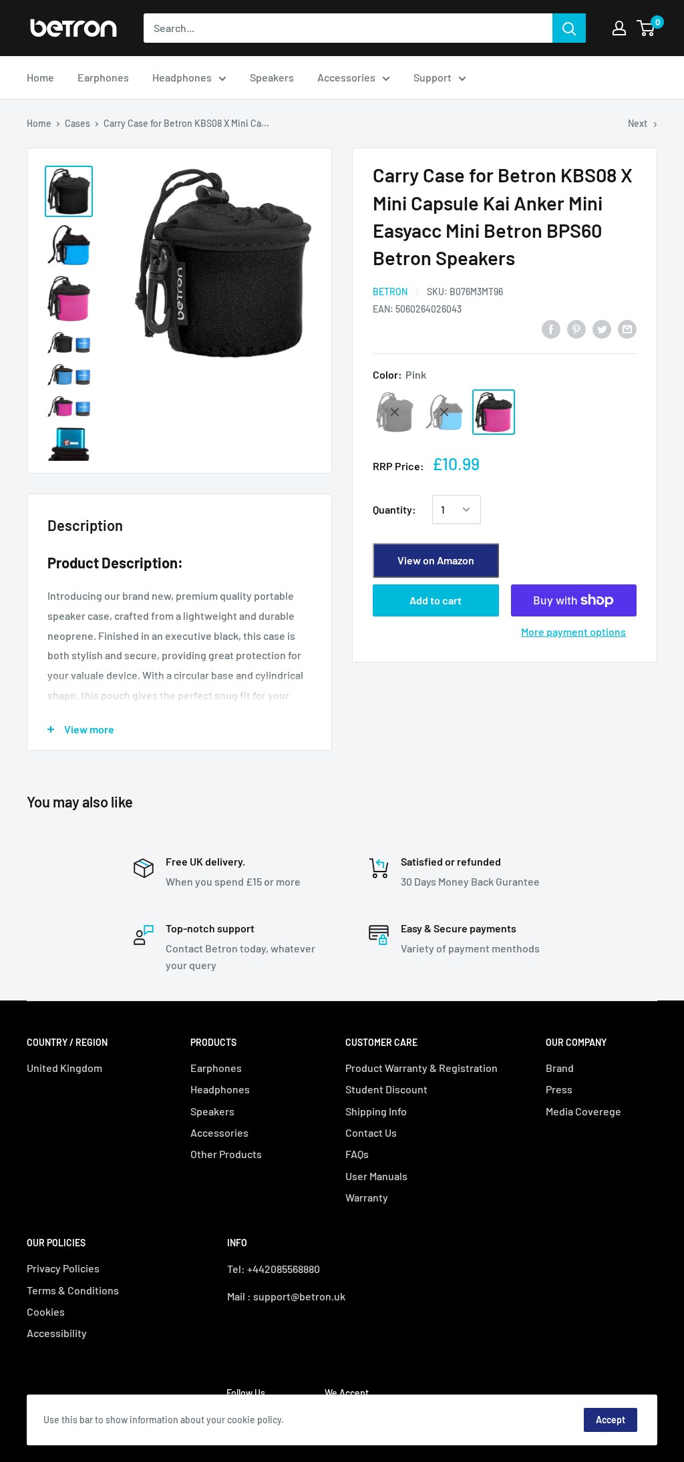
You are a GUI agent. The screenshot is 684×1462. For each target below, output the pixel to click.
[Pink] (493, 412)
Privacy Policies (63, 1268)
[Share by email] (627, 328)
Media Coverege (583, 1111)
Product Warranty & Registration (421, 1067)
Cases (77, 123)
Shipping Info (376, 1111)
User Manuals (376, 1175)
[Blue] (444, 412)
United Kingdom (64, 1067)
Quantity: (394, 509)
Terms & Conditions (73, 1290)
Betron (390, 291)
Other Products (226, 1153)
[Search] (569, 28)
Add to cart (435, 600)
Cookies (46, 1311)
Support (432, 77)
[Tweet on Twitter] (601, 328)
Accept (610, 1419)
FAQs (357, 1153)
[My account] (619, 28)
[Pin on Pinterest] (576, 328)
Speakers (272, 77)
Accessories (346, 77)
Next (637, 123)
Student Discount (386, 1089)
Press (559, 1089)
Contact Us (371, 1132)
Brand (560, 1067)
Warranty (366, 1197)
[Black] (394, 412)
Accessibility (57, 1332)
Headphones (182, 77)
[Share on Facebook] (551, 328)
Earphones (103, 77)
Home (40, 77)
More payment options (573, 631)
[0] (646, 28)
